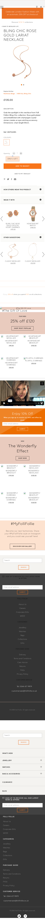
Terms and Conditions (22, 658)
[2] (24, 85)
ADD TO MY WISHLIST (22, 173)
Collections (22, 639)
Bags (22, 635)
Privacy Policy (22, 674)
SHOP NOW (22, 458)
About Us (22, 604)
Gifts (22, 643)
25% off (10, 294)
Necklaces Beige (9, 93)
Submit (22, 429)
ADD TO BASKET (23, 166)
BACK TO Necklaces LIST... (10, 26)
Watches (22, 631)
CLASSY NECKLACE (12, 261)
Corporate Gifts (22, 612)
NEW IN (21, 22)
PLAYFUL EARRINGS (33, 361)
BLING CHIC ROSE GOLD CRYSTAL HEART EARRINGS (13, 225)
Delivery (22, 655)
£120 (27, 294)
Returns (22, 666)
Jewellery (22, 628)
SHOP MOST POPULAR (22, 328)
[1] (22, 85)
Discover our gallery (22, 546)
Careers (22, 608)
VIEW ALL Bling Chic (24, 93)
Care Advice (22, 662)
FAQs (22, 670)
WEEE (22, 616)
